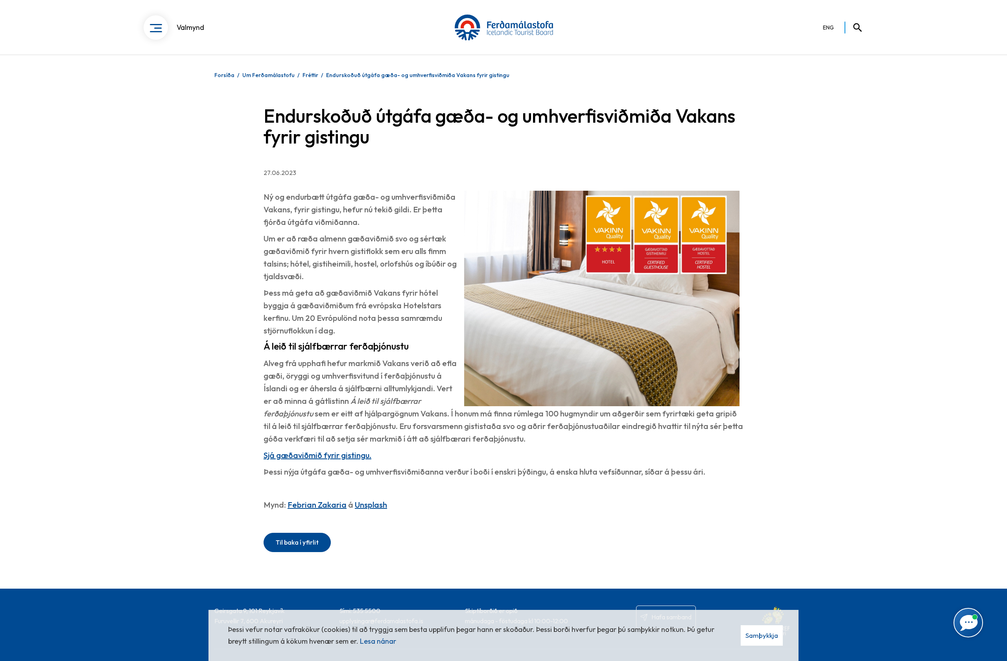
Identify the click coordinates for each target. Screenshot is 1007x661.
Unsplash (371, 505)
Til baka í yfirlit (297, 542)
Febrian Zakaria (317, 505)
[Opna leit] (854, 27)
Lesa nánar (378, 641)
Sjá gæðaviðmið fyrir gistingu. (317, 455)
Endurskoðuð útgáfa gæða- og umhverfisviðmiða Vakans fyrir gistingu (417, 75)
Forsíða (224, 75)
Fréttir (310, 75)
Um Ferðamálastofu (268, 75)
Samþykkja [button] (761, 635)
